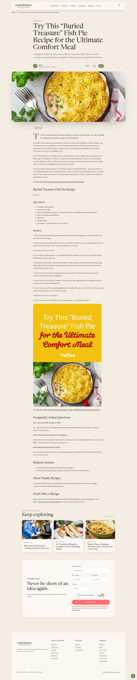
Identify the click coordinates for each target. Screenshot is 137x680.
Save (94, 66)
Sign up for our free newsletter (49, 502)
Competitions (82, 6)
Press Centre (103, 650)
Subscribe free (91, 602)
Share (87, 66)
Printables (73, 6)
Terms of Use (103, 658)
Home (13, 12)
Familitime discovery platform (112, 672)
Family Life (65, 6)
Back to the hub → (109, 516)
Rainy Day (54, 644)
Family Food (54, 653)
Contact (101, 653)
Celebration (54, 647)
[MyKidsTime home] (23, 6)
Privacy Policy (76, 610)
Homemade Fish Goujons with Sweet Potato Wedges (65, 182)
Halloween (91, 6)
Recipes (77, 644)
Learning (53, 650)
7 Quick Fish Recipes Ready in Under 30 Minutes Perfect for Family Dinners (73, 410)
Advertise (102, 644)
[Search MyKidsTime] (120, 6)
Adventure (54, 655)
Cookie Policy (103, 661)
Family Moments (54, 6)
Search (98, 6)
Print (101, 66)
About (101, 647)
